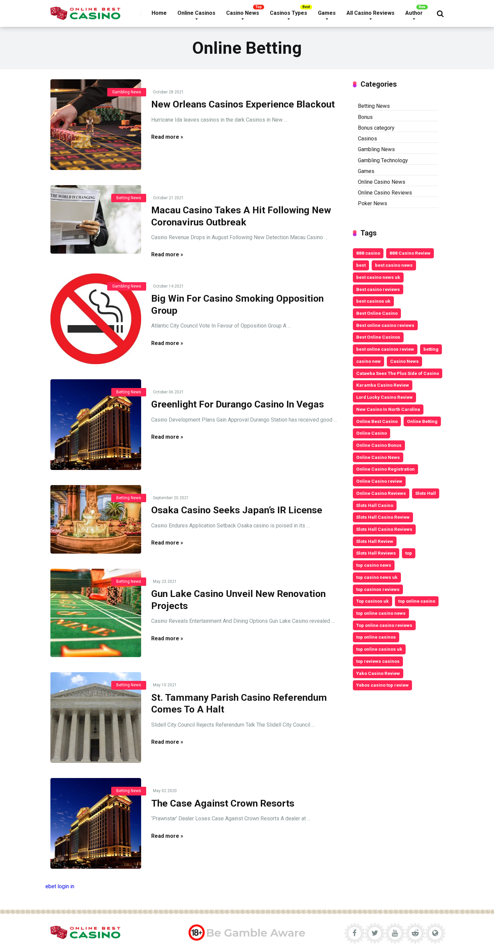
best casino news (394, 265)
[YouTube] (394, 933)
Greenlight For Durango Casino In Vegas (237, 404)
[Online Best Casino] (85, 11)
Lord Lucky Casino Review (384, 397)
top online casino (416, 601)
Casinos (367, 138)
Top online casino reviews (384, 625)
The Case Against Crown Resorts (222, 803)
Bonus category (376, 128)
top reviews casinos (378, 661)
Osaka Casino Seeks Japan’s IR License (236, 510)
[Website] (435, 933)
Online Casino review (379, 481)
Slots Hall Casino (374, 505)
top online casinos (376, 637)
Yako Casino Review (378, 673)
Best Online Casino (377, 313)
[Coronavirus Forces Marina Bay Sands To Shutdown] (95, 124)
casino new (368, 361)
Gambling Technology (383, 160)
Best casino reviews (378, 289)
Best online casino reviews (385, 325)
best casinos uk (373, 301)
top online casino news (381, 613)
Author (414, 13)
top (408, 553)
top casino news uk (377, 577)
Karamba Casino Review (382, 385)
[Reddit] (415, 933)
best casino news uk (378, 277)
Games (327, 13)
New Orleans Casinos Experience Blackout (243, 104)
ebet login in (59, 886)
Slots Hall (425, 493)
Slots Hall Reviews (376, 553)
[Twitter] (374, 933)
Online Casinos (196, 13)
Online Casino (371, 433)
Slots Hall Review (374, 541)
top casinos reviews (378, 589)
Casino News (242, 13)
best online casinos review (385, 349)
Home (159, 13)
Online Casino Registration (385, 469)
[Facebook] (354, 933)
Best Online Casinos (378, 337)
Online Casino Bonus (379, 445)
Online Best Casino (377, 421)
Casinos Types (288, 13)
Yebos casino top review (382, 685)
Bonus (365, 117)
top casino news (373, 565)
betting (431, 349)
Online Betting (422, 421)
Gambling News (126, 92)
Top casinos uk (372, 601)
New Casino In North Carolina (388, 409)
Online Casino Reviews (385, 192)
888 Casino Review (409, 253)
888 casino (368, 253)
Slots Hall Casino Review (383, 517)
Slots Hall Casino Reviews (384, 529)
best (361, 265)
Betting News (128, 198)
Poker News (372, 203)
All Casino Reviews (370, 13)
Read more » (167, 137)
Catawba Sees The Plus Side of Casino (397, 373)
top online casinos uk (379, 649)
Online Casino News (381, 182)
